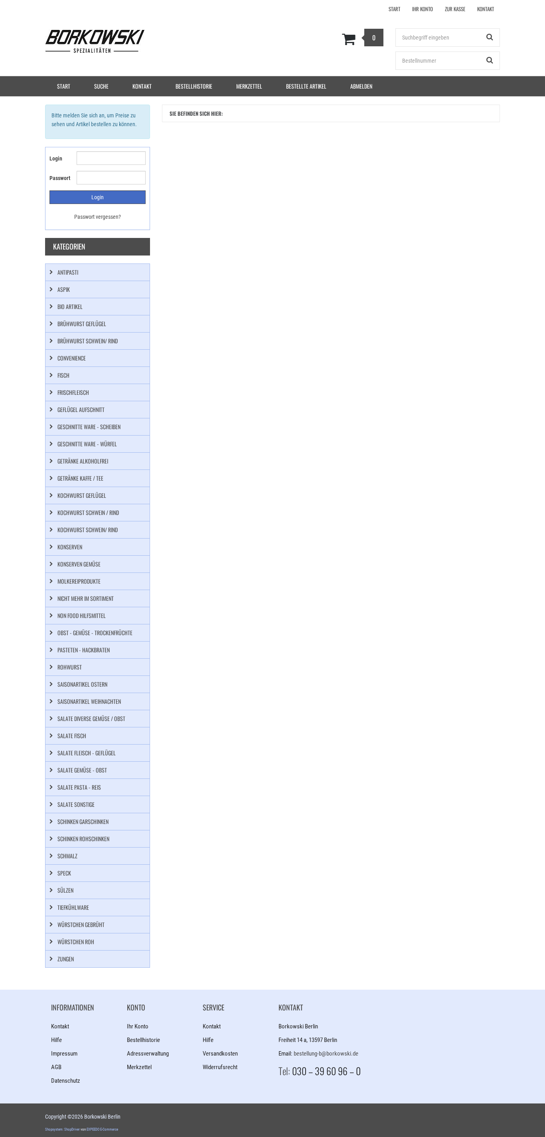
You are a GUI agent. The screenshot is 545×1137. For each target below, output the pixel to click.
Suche (101, 86)
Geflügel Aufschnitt (81, 409)
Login (55, 158)
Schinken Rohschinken (83, 838)
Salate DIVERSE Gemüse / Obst (91, 718)
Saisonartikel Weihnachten (89, 701)
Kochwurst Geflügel (81, 495)
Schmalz (67, 856)
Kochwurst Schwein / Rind (88, 512)
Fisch (63, 375)
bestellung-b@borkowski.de (326, 1053)
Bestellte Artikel (306, 86)
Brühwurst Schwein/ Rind (87, 341)
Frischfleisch (73, 392)
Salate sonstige (76, 804)
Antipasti (67, 272)
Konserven (69, 547)
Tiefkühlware (73, 907)
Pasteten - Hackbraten (83, 650)
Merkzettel (249, 86)
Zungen (65, 959)
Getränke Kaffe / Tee (80, 478)
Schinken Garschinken (83, 821)
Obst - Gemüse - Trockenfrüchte (94, 632)
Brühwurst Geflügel (81, 323)
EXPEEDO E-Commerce (102, 1129)
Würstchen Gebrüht (81, 924)
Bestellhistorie (194, 86)
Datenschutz (65, 1080)
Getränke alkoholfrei (82, 461)
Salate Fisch (71, 735)
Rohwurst (69, 667)
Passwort (59, 178)
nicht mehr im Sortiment (85, 598)
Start (63, 86)
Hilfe (56, 1040)
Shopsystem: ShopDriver (62, 1129)
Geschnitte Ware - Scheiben (88, 426)
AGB (56, 1067)
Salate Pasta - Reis (79, 787)
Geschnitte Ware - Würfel (87, 444)
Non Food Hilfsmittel (81, 615)
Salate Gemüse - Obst (82, 770)
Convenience (71, 358)
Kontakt (142, 86)
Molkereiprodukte (79, 581)
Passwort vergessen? (97, 217)
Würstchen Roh (75, 941)
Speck (64, 873)
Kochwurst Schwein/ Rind (87, 529)
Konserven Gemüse (79, 564)
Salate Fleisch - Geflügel (86, 753)
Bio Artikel (70, 306)
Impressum (64, 1053)
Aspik (63, 289)
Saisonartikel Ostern (82, 684)
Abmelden (361, 86)
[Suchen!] (490, 37)
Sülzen (65, 890)
